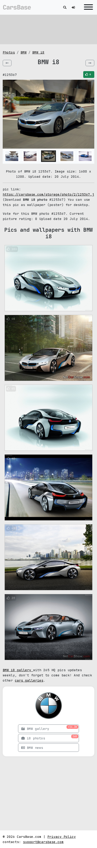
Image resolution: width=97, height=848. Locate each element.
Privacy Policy (61, 836)
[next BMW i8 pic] (89, 63)
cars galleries (29, 680)
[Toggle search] (64, 7)
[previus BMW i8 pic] (7, 63)
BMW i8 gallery (18, 670)
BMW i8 (38, 52)
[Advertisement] (48, 29)
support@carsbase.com (43, 842)
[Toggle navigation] (87, 7)
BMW (24, 52)
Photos (9, 52)
